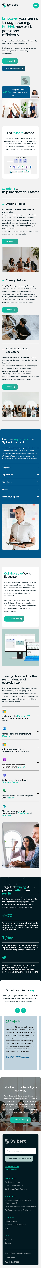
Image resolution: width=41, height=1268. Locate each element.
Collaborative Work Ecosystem (16, 1189)
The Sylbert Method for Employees (18, 1210)
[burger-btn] (36, 6)
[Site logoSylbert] (10, 6)
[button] (17, 1010)
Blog (6, 1228)
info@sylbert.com (12, 1169)
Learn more (9, 241)
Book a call (9, 61)
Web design (12, 1262)
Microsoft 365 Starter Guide (15, 1225)
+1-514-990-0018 (12, 1166)
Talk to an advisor (19, 1120)
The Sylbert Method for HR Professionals (20, 1206)
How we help (11, 1178)
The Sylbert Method (13, 68)
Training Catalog (11, 1221)
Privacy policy (10, 1257)
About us (8, 1239)
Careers (8, 1243)
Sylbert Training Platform (14, 1185)
